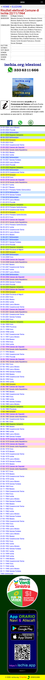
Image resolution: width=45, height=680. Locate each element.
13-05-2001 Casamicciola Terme (12, 314)
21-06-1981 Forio (6, 422)
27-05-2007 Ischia (7, 270)
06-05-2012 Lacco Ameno (9, 232)
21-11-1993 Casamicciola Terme (12, 354)
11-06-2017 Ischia (7, 185)
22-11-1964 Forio (6, 494)
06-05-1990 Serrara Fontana (10, 372)
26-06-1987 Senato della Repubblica (13, 389)
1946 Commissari (6, 574)
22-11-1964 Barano (7, 489)
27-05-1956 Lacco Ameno (9, 529)
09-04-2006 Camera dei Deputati (12, 277)
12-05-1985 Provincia (8, 409)
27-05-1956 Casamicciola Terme (12, 521)
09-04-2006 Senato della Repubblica (13, 279)
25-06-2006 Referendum (9, 275)
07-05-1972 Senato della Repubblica (13, 469)
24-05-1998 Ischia (7, 332)
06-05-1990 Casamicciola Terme (12, 377)
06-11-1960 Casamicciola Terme (12, 506)
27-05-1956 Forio (6, 524)
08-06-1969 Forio (6, 486)
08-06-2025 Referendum (9, 137)
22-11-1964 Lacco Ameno (9, 499)
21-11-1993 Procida (7, 357)
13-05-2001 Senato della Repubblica (13, 312)
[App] (22, 641)
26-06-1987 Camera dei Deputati (12, 387)
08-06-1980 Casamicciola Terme (12, 429)
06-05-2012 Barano (7, 235)
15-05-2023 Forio (6, 142)
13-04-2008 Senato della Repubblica (13, 262)
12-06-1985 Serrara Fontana (10, 402)
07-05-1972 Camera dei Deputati (12, 466)
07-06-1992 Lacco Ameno (9, 367)
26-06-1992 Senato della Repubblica (13, 362)
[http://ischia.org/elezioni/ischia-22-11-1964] (30, 122)
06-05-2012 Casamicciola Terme (12, 230)
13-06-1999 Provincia (8, 327)
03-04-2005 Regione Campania (11, 287)
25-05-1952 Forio (6, 541)
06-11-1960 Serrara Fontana (10, 516)
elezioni (17, 6)
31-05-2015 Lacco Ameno (9, 200)
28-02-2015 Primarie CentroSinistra (13, 207)
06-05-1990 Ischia (7, 382)
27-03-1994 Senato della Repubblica (13, 349)
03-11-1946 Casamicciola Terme (12, 561)
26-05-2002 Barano (7, 299)
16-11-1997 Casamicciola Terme (12, 334)
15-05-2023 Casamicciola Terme (12, 145)
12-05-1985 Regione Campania (11, 407)
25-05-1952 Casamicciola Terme (12, 539)
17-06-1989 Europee (8, 384)
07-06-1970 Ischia (7, 479)
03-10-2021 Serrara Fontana (10, 160)
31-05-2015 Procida (7, 202)
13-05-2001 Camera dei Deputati (12, 309)
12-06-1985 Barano (7, 392)
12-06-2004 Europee (8, 292)
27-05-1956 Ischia (7, 526)
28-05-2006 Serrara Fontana (10, 282)
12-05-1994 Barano (7, 339)
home (6, 6)
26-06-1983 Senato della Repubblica (13, 417)
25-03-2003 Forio (6, 297)
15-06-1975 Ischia (7, 456)
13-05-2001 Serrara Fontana (10, 317)
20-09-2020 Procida (7, 165)
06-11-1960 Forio (6, 509)
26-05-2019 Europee (8, 175)
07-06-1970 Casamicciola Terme (12, 476)
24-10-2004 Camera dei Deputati (12, 289)
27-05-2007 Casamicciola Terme (12, 267)
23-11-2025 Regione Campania (11, 135)
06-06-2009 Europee (8, 252)
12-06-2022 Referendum (9, 157)
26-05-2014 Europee (8, 212)
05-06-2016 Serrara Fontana (10, 195)
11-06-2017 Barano (7, 187)
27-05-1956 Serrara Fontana (10, 531)
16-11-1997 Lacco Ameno (9, 337)
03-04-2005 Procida (7, 284)
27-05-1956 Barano (7, 519)
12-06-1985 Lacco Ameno (9, 404)
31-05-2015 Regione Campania (11, 205)
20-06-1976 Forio (6, 449)
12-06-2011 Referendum (9, 237)
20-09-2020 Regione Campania (11, 167)
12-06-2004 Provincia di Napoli (11, 294)
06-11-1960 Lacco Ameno (9, 514)
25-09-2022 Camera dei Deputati (12, 147)
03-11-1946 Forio (6, 564)
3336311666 (35, 677)
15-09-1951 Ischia (7, 551)
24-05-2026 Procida (7, 130)
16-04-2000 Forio (6, 319)
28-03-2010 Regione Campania (11, 247)
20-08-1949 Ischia (7, 556)
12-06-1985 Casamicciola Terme (12, 394)
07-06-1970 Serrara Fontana (10, 484)
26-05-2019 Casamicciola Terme (12, 172)
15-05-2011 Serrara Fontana (10, 242)
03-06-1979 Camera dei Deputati (12, 439)
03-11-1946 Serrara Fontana (10, 571)
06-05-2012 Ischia (7, 227)
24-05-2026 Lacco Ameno (9, 127)
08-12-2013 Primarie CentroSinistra (13, 215)
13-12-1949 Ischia (7, 554)
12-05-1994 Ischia (7, 344)
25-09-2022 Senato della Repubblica (13, 150)
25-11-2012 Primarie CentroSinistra (13, 225)
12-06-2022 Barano (7, 152)
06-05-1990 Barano (7, 374)
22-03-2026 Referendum (9, 132)
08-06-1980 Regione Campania (11, 424)
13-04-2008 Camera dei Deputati (12, 260)
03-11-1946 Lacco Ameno (9, 569)
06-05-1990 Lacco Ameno (9, 369)
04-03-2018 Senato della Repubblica (13, 182)
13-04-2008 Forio (6, 257)
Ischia (24, 677)
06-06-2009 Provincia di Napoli (11, 250)
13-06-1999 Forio (6, 324)
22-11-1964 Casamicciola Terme (12, 491)
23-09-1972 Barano (7, 464)
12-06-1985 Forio (6, 397)
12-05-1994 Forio (6, 342)
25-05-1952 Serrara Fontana (10, 549)
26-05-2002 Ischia (7, 302)
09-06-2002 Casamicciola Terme (12, 307)
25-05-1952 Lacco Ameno (9, 546)
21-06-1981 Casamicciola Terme (12, 419)
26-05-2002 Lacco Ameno (9, 304)
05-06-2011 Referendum (9, 240)
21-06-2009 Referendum (9, 255)
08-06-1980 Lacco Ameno (9, 434)
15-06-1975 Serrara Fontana (10, 461)
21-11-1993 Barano (7, 352)
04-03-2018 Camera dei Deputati (12, 180)
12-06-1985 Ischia (7, 399)
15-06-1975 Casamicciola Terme (12, 454)
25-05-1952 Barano (7, 536)
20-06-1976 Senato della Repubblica (13, 446)
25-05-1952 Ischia (7, 544)
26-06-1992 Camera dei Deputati (12, 359)
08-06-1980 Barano (7, 427)
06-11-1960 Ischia (7, 511)
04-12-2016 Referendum (9, 192)
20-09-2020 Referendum (9, 170)
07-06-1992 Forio (6, 364)
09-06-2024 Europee (8, 140)
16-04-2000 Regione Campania (11, 322)
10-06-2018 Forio (6, 177)
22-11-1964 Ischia (7, 496)
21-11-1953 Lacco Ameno (9, 534)
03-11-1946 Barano (7, 559)
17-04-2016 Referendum (9, 197)
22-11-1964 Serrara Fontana (10, 501)
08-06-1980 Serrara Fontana (10, 437)
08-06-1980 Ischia (7, 432)
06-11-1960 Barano (7, 504)
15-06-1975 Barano (7, 451)
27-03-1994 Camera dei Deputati (12, 347)
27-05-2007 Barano (7, 265)
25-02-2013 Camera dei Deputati (12, 220)
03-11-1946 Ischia (7, 566)
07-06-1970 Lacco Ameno (9, 481)
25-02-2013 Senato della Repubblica (13, 222)
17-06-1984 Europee (8, 412)
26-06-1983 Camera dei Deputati (12, 414)
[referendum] (22, 591)
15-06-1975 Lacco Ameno (9, 459)
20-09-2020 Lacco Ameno (9, 162)
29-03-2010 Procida (7, 245)
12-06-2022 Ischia (7, 155)
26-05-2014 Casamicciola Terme (12, 210)
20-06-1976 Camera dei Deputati (12, 444)
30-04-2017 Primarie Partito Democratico (15, 190)
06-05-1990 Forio (6, 379)
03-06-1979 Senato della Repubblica (13, 441)
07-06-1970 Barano (7, 474)
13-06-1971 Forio (6, 471)
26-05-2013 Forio (6, 217)
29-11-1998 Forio (6, 329)
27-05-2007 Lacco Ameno (9, 272)
